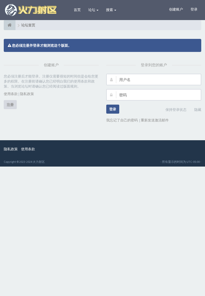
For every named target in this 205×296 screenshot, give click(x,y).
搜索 (110, 10)
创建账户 (176, 9)
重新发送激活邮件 (155, 120)
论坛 (92, 10)
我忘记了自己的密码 (122, 120)
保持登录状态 (176, 109)
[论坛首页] (10, 25)
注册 (10, 104)
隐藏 (197, 109)
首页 (77, 10)
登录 (194, 9)
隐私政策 (27, 94)
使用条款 (11, 94)
